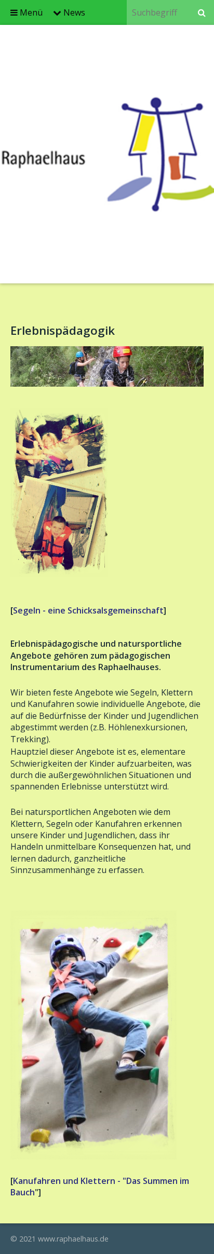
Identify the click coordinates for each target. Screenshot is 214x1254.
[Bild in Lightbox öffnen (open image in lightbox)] (107, 366)
